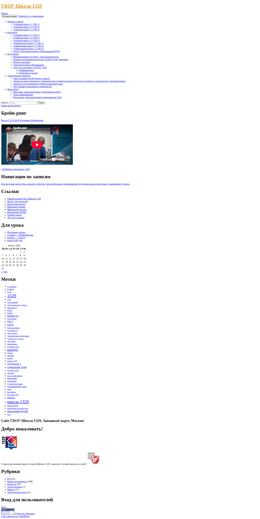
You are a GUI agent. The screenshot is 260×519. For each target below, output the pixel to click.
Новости (11, 484)
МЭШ (9, 313)
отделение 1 (14, 363)
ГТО (9, 300)
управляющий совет (17, 386)
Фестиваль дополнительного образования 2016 (37, 97)
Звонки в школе (15, 21)
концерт (12, 349)
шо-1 (9, 415)
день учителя (12, 333)
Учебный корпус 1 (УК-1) (26, 24)
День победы (12, 308)
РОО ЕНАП (12, 319)
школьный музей (17, 411)
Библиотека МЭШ (16, 212)
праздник (12, 378)
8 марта (10, 289)
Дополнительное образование (28, 65)
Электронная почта (17, 492)
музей (10, 358)
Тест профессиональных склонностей (32, 86)
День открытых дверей (17, 305)
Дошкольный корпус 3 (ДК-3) (28, 48)
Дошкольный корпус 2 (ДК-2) (28, 46)
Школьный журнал (17, 209)
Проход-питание (21, 62)
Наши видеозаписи (11, 105)
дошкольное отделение (15, 339)
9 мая (9, 292)
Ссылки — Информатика (20, 235)
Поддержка (13, 54)
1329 (3, 169)
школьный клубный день (17, 408)
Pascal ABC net (14, 240)
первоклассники (13, 370)
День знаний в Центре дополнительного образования (39, 184)
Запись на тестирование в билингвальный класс (38, 84)
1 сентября (11, 287)
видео (10, 324)
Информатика (26, 70)
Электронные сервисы (18, 75)
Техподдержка (14, 487)
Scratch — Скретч (16, 237)
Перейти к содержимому (31, 16)
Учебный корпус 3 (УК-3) (26, 29)
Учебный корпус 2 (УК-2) (26, 27)
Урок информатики (23, 94)
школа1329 (12, 405)
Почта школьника (16, 204)
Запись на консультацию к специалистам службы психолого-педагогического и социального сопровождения (69, 81)
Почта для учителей (17, 201)
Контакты (12, 32)
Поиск (4, 13)
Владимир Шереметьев (31, 120)
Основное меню (9, 16)
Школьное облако (16, 207)
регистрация (11, 381)
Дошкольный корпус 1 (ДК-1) (28, 43)
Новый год (13, 315)
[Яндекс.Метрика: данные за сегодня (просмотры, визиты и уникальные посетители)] (25, 513)
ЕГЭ (9, 478)
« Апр (4, 271)
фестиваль (11, 392)
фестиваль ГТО (13, 395)
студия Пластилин (14, 384)
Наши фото (13, 89)
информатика (12, 344)
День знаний (12, 302)
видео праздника (13, 328)
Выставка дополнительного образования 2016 (37, 92)
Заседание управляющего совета (103, 184)
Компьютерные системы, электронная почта (36, 56)
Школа (10, 489)
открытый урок (17, 367)
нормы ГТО (12, 361)
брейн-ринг (12, 169)
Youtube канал (14, 215)
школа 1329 (24, 169)
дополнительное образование (18, 336)
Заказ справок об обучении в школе (31, 78)
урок (9, 389)
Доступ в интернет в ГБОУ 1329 (29, 67)
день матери (12, 331)
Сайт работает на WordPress (15, 516)
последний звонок (14, 376)
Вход (3, 507)
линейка (10, 356)
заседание (11, 341)
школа (11, 397)
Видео (4, 120)
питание (10, 373)
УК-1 (10, 321)
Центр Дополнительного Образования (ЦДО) (36, 51)
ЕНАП (9, 311)
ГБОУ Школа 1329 (21, 6)
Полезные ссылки (28, 73)
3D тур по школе (15, 217)
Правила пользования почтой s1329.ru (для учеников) (40, 59)
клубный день (13, 347)
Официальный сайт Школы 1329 (24, 198)
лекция (9, 353)
